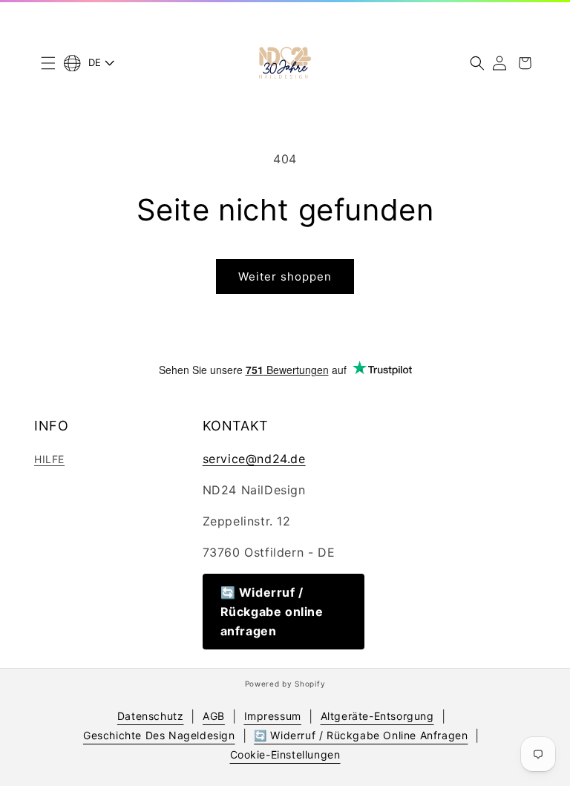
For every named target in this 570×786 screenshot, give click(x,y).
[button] (48, 63)
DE (95, 62)
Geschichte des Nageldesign (159, 735)
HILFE (49, 459)
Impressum (272, 716)
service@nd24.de (254, 458)
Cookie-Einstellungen (285, 754)
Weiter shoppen (285, 276)
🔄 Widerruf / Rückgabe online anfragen (272, 611)
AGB (214, 716)
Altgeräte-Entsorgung (377, 716)
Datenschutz (150, 716)
